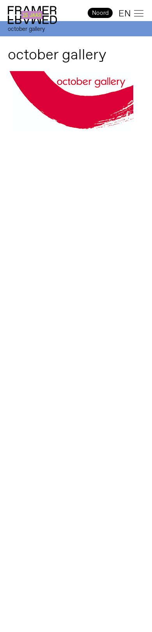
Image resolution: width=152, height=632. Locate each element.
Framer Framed (32, 15)
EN (124, 13)
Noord (100, 13)
